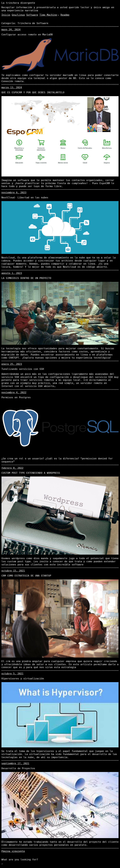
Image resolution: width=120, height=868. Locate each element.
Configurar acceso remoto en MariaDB (27, 34)
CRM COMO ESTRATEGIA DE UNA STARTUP (26, 575)
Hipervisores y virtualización (22, 678)
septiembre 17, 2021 (15, 763)
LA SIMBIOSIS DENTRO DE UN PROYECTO (26, 278)
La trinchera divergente (18, 2)
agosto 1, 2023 (11, 273)
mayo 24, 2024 (10, 29)
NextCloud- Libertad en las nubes (24, 197)
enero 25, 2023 (11, 364)
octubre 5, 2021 (12, 673)
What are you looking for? (19, 859)
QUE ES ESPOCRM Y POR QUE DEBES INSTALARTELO (32, 92)
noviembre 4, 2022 (13, 392)
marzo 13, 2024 (11, 87)
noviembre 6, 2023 (13, 192)
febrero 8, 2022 (12, 468)
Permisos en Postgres (16, 397)
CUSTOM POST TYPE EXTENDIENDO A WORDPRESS (30, 473)
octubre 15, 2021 (13, 570)
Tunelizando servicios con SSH (22, 369)
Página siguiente (13, 851)
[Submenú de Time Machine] (58, 15)
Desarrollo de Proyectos (18, 768)
